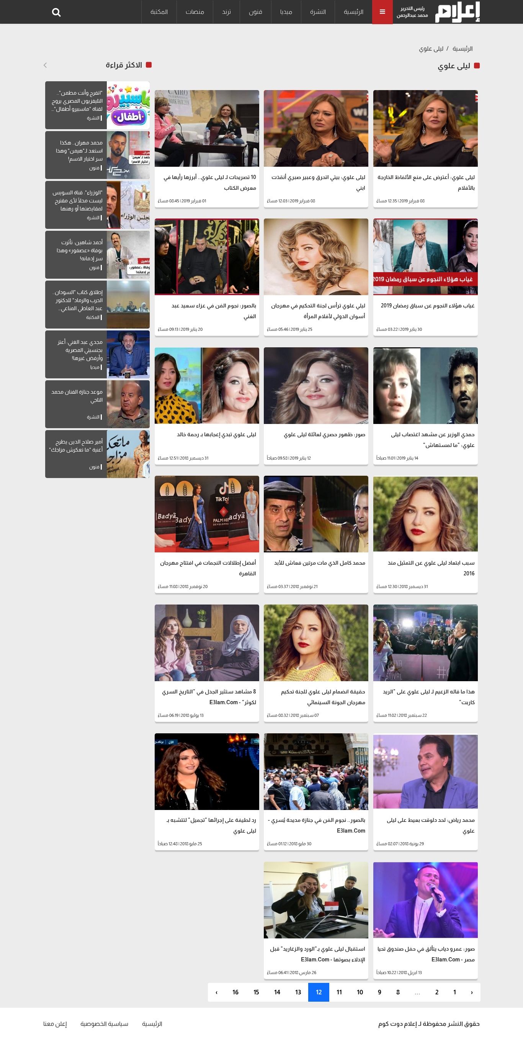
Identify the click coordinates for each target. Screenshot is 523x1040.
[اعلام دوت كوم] (456, 12)
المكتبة (159, 11)
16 (235, 992)
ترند (226, 11)
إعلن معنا (55, 1023)
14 (277, 992)
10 (360, 992)
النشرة (318, 11)
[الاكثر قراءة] (45, 65)
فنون (255, 11)
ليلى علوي (431, 48)
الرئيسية (353, 11)
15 (256, 992)
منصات (195, 11)
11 (339, 992)
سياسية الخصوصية (104, 1023)
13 (298, 992)
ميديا (286, 11)
